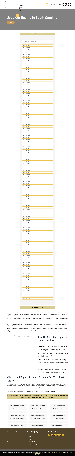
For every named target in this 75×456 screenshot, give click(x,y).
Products (21, 3)
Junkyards (21, 8)
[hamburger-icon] (47, 3)
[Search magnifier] (59, 4)
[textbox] (37, 41)
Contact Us (21, 12)
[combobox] (37, 41)
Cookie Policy (69, 452)
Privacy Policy (60, 452)
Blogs (20, 10)
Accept (38, 454)
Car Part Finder (22, 5)
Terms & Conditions (52, 452)
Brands (20, 7)
